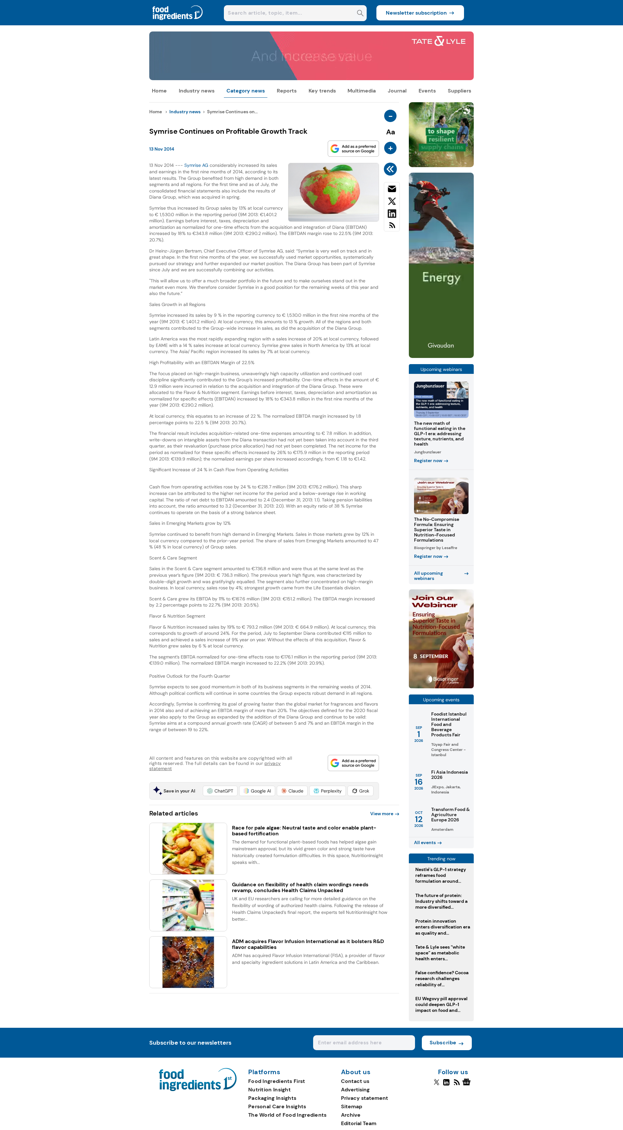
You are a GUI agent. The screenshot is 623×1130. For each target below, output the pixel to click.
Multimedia (362, 91)
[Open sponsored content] (311, 78)
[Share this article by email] (391, 190)
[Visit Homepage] (177, 23)
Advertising (355, 1090)
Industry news (196, 91)
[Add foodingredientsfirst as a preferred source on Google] (353, 149)
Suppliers (459, 91)
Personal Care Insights (277, 1106)
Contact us (355, 1081)
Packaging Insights (272, 1098)
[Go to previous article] (391, 169)
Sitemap (351, 1106)
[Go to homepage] (198, 1089)
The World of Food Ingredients (287, 1115)
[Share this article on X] (391, 202)
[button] (220, 791)
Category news (245, 91)
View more (381, 813)
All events (425, 842)
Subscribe (443, 1042)
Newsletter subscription (416, 13)
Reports (287, 91)
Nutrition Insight (269, 1090)
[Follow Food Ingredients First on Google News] (467, 1085)
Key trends (322, 91)
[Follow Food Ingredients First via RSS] (457, 1085)
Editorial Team (358, 1123)
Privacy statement (364, 1098)
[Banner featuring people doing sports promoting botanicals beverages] (441, 356)
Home (159, 91)
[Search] (360, 13)
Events (427, 91)
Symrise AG (196, 165)
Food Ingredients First (276, 1081)
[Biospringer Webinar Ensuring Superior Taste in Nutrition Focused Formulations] (441, 686)
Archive (350, 1115)
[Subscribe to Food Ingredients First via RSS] (391, 227)
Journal (397, 91)
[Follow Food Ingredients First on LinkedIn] (446, 1085)
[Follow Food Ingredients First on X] (436, 1085)
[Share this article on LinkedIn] (391, 215)
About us (356, 1072)
